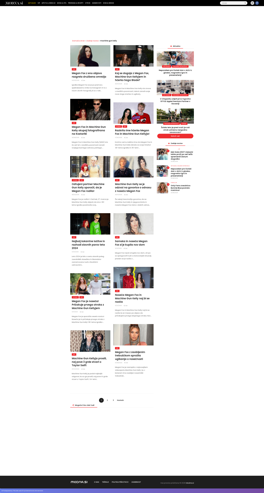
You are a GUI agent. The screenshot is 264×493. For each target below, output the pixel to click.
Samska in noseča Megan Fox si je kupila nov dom (131, 243)
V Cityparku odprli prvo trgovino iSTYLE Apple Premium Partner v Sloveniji (175, 101)
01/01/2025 (75, 252)
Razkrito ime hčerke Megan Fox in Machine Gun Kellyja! (132, 132)
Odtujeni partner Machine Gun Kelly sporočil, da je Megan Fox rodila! (88, 187)
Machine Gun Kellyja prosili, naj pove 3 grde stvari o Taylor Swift (89, 362)
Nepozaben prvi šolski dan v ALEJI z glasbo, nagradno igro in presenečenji (175, 72)
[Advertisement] (132, 22)
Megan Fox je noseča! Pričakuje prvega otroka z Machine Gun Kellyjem (88, 304)
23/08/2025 (76, 137)
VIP (74, 69)
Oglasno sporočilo (180, 66)
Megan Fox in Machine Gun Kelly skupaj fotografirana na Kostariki (89, 130)
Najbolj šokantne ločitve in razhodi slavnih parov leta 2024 (88, 245)
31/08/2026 (174, 161)
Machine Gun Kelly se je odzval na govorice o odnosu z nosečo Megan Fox (133, 187)
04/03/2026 (76, 80)
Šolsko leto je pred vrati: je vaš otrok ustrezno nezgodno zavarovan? (175, 130)
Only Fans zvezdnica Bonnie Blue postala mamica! (180, 187)
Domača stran (78, 41)
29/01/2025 (118, 194)
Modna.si (190, 483)
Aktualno (166, 66)
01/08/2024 (119, 363)
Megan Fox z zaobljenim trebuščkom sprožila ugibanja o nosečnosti (130, 355)
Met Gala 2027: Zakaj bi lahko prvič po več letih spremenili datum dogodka (182, 155)
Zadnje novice (92, 41)
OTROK (118, 126)
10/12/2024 (118, 305)
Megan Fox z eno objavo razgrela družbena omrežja (89, 75)
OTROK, (173, 182)
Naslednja (120, 401)
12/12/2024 (118, 248)
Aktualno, (174, 166)
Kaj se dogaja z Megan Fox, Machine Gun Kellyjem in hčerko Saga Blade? (132, 77)
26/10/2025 (118, 84)
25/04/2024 (76, 369)
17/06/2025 (118, 137)
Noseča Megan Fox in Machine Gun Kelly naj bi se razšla (132, 298)
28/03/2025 (76, 194)
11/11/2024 (75, 312)
